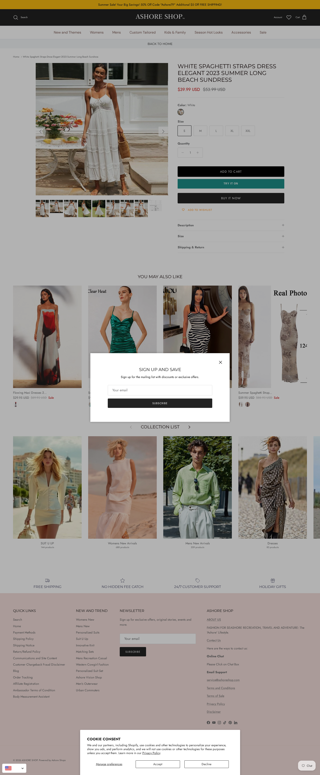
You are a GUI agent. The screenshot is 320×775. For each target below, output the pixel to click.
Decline (206, 764)
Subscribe (160, 403)
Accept (157, 764)
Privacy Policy (151, 753)
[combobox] (14, 768)
